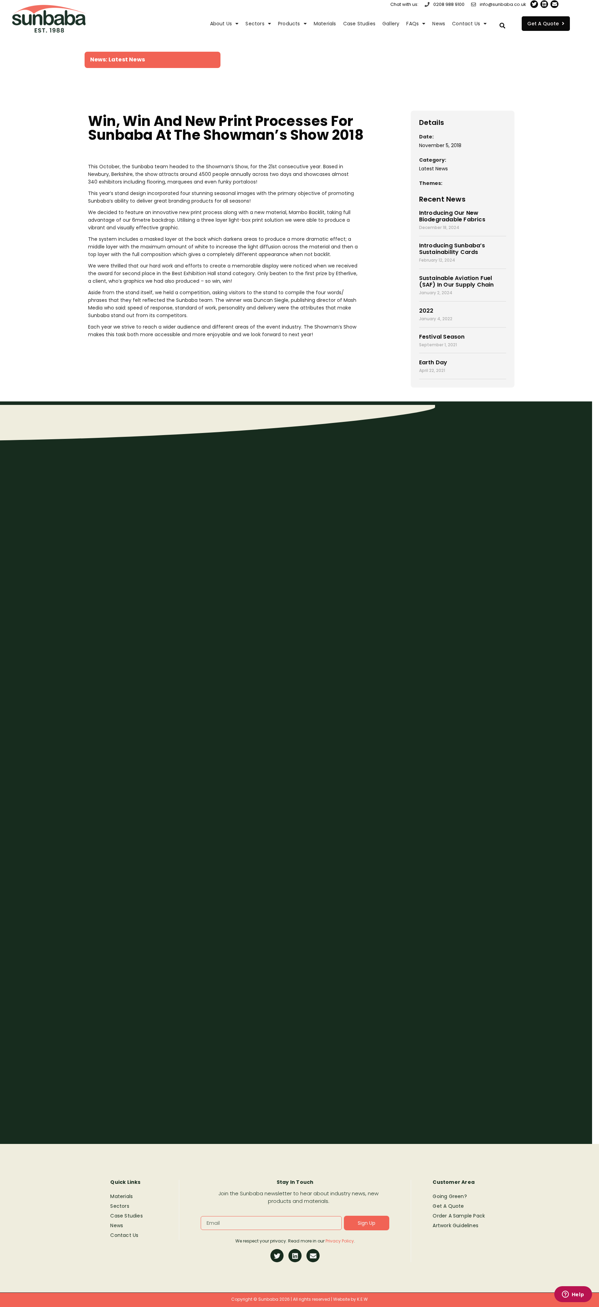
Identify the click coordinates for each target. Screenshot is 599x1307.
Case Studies (359, 23)
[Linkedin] (544, 4)
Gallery (390, 23)
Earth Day (433, 362)
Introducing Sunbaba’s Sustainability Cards (452, 248)
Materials (325, 23)
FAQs (412, 23)
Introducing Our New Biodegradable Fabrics (452, 216)
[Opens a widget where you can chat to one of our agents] (573, 1295)
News (438, 23)
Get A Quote (448, 1206)
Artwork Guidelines (455, 1225)
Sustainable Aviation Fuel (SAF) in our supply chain (456, 281)
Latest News (126, 59)
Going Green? (450, 1196)
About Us (221, 23)
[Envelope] (554, 4)
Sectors (254, 23)
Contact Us (466, 23)
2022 (426, 311)
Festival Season (442, 337)
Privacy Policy (339, 1241)
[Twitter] (534, 4)
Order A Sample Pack (459, 1215)
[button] (502, 25)
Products (289, 23)
